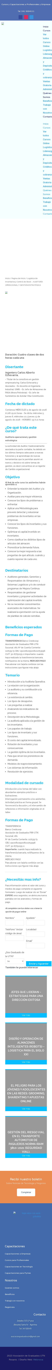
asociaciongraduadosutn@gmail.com (25, 1336)
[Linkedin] (32, 17)
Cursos (46, 30)
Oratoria (47, 85)
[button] (47, 120)
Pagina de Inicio (18, 278)
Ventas (46, 81)
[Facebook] (21, 17)
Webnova (38, 1359)
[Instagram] (26, 17)
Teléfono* (14, 931)
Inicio (45, 26)
